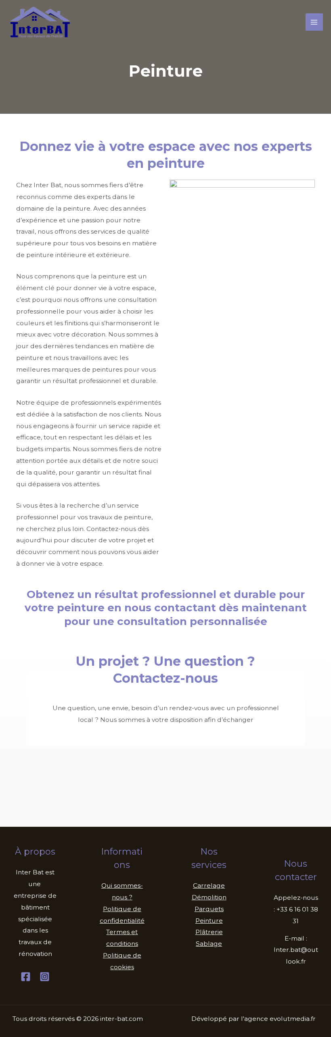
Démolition (209, 897)
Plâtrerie (209, 932)
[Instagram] (45, 977)
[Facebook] (26, 977)
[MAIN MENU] (314, 22)
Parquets (209, 909)
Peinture (209, 920)
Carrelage (209, 885)
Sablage (209, 943)
